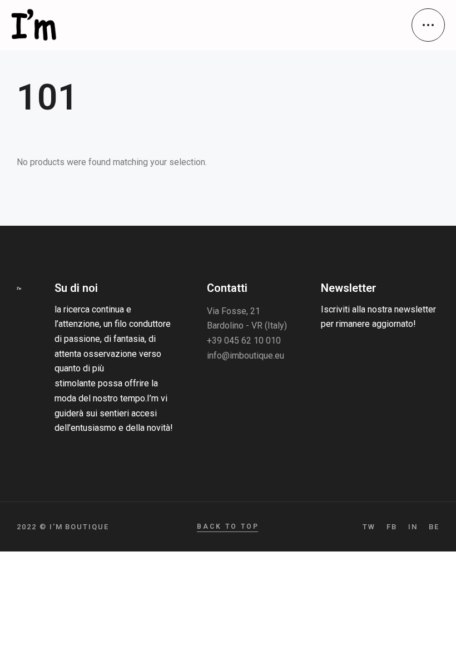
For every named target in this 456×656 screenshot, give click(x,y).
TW (369, 527)
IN (413, 527)
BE (434, 527)
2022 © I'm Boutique (63, 527)
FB (391, 527)
